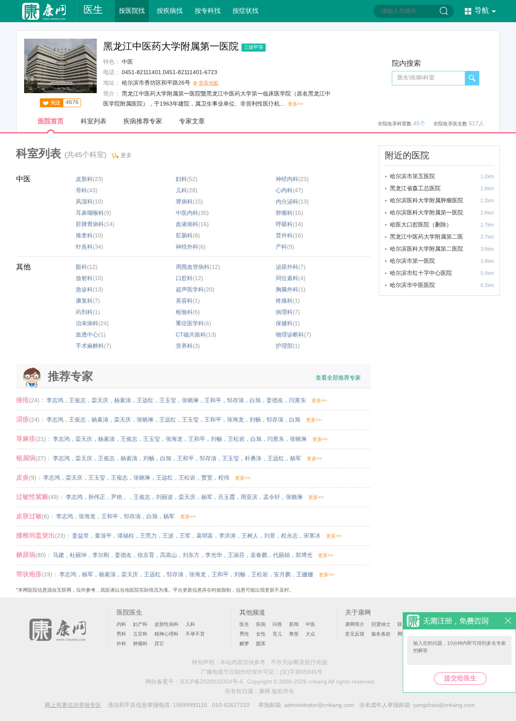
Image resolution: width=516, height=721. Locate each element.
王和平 (212, 400)
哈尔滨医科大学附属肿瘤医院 (426, 200)
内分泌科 (287, 201)
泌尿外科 (287, 267)
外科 (121, 643)
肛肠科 (184, 235)
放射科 (84, 278)
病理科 (284, 312)
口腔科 (184, 278)
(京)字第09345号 (301, 672)
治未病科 (87, 323)
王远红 (145, 400)
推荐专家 (70, 376)
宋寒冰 (312, 535)
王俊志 (77, 400)
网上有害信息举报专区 (73, 705)
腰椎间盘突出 (35, 535)
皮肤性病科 (166, 624)
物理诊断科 (290, 334)
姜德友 (274, 400)
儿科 (181, 190)
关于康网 (358, 612)
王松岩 (236, 439)
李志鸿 (54, 400)
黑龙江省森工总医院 (415, 188)
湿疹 (22, 419)
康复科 (84, 300)
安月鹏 (282, 574)
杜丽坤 (78, 555)
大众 (310, 634)
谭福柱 (125, 535)
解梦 (244, 643)
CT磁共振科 (191, 334)
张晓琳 (190, 400)
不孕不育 (195, 634)
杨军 (295, 458)
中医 (23, 179)
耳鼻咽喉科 (90, 213)
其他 (23, 267)
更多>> (295, 104)
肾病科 (184, 201)
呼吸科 (284, 224)
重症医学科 (190, 323)
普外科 (284, 235)
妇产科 (140, 624)
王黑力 (148, 535)
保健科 (284, 323)
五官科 (140, 634)
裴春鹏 (258, 555)
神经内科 (287, 179)
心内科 (284, 190)
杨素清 (122, 400)
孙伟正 (96, 497)
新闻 (294, 624)
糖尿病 (25, 554)
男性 (244, 634)
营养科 (184, 346)
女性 (261, 634)
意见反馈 (354, 634)
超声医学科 (190, 289)
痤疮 (22, 400)
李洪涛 (227, 535)
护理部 (284, 346)
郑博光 (303, 555)
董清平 (103, 535)
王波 (168, 535)
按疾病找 (170, 10)
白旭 (255, 400)
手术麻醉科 (90, 346)
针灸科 (84, 246)
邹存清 (235, 400)
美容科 (184, 300)
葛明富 (204, 535)
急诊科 (84, 289)
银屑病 (25, 458)
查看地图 (208, 83)
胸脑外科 (287, 289)
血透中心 (87, 334)
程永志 (289, 535)
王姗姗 (304, 574)
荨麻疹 (25, 438)
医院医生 (129, 612)
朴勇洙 (253, 458)
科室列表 (93, 121)
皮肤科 (84, 179)
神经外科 (187, 246)
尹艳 (116, 497)
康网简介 (354, 624)
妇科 (181, 179)
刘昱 (269, 535)
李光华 (213, 555)
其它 (159, 643)
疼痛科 (284, 300)
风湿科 (84, 201)
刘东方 (191, 555)
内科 (121, 624)
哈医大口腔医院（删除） (421, 224)
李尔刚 (100, 555)
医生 (93, 9)
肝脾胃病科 (90, 224)
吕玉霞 (226, 497)
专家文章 (192, 121)
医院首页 (51, 121)
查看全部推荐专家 (338, 377)
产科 (281, 246)
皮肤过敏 (29, 516)
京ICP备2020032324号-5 (211, 681)
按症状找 (245, 10)
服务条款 (381, 634)
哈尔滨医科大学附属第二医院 (426, 248)
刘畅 (255, 419)
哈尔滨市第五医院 (412, 176)
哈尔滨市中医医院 (412, 285)
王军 (185, 535)
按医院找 (132, 10)
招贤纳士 (381, 624)
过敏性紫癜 (32, 496)
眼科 (81, 267)
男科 (121, 634)
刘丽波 (164, 497)
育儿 (277, 634)
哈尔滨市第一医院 (412, 261)
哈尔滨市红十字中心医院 (421, 273)
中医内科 (187, 213)
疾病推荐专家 (142, 121)
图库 (261, 643)
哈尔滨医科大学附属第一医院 (426, 212)
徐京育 (145, 555)
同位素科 (287, 278)
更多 (126, 155)
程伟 (223, 477)
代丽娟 (281, 555)
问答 (277, 624)
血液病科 (187, 224)
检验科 (184, 312)
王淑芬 (236, 555)
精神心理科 (166, 634)
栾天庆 (100, 400)
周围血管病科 (193, 267)
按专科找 (208, 10)
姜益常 (80, 535)
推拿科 (84, 235)
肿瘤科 (284, 213)
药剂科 (84, 312)
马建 (58, 555)
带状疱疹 (29, 574)
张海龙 (235, 419)
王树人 (249, 535)
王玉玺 (167, 400)
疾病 (261, 624)
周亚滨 (249, 497)
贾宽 (206, 477)
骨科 (81, 190)
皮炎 (22, 477)
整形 (294, 634)
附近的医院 (407, 155)
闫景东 (297, 400)
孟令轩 (271, 497)
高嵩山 (168, 555)
